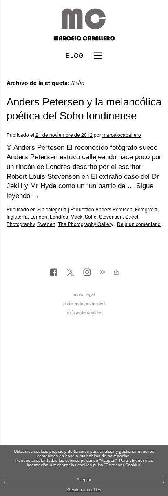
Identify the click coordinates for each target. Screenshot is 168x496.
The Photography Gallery (85, 223)
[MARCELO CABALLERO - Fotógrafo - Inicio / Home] (84, 37)
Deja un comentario (139, 223)
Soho (91, 216)
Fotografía (146, 209)
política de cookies (84, 312)
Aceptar (84, 479)
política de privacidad (84, 303)
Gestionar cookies (84, 489)
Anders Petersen (114, 209)
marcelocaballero (121, 134)
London (38, 216)
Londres (59, 216)
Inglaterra (17, 216)
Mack (76, 216)
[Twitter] (70, 273)
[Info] (102, 273)
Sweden (46, 223)
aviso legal (84, 294)
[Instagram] (87, 273)
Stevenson (111, 216)
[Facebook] (53, 273)
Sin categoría (51, 209)
